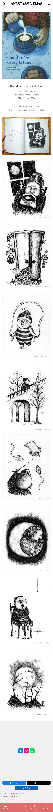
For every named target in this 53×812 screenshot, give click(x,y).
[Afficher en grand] (26, 45)
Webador (14, 796)
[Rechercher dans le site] (4, 3)
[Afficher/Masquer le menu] (49, 3)
